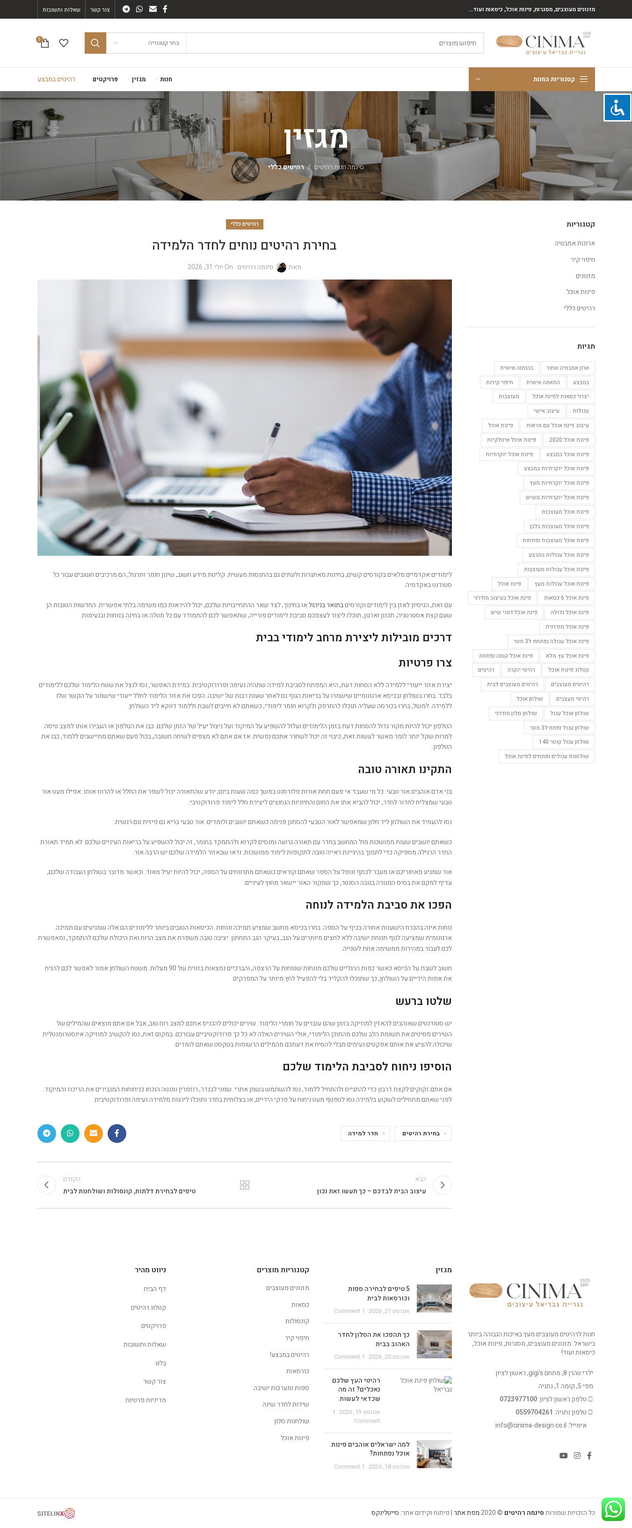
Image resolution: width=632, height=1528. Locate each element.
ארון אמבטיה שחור (567, 368)
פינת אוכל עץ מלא (567, 656)
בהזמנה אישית (516, 368)
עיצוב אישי (546, 411)
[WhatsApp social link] (139, 9)
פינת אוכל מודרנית (567, 627)
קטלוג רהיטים (148, 1308)
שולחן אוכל (529, 699)
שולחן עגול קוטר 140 (564, 742)
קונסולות (297, 1321)
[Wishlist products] (63, 43)
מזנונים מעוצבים (287, 1288)
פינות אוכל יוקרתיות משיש (557, 497)
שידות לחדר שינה (285, 1404)
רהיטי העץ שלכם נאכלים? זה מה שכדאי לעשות (356, 1390)
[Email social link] (153, 9)
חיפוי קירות (499, 382)
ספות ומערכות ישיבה (281, 1388)
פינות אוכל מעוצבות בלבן (559, 526)
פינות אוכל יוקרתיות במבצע (556, 468)
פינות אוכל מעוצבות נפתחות (556, 540)
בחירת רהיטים (421, 1133)
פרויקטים (153, 1326)
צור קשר (154, 1381)
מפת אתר (466, 1513)
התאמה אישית (543, 382)
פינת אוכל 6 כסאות (566, 598)
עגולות (581, 411)
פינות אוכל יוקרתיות (509, 454)
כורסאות (297, 1371)
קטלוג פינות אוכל (568, 670)
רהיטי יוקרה (521, 670)
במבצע (581, 382)
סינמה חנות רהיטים (339, 167)
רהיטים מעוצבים (570, 684)
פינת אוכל (509, 584)
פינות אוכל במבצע (567, 454)
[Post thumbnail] (434, 1300)
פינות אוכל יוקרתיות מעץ (559, 483)
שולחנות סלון (291, 1421)
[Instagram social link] (577, 1456)
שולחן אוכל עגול (569, 713)
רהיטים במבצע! (289, 1355)
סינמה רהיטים (256, 267)
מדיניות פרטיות (145, 1400)
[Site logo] (544, 43)
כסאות (300, 1305)
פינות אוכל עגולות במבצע (559, 555)
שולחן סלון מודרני (516, 713)
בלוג (160, 1363)
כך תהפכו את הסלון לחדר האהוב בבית (374, 1339)
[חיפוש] (95, 43)
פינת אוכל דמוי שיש (514, 612)
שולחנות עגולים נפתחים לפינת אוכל (547, 756)
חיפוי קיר (583, 260)
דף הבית (155, 1289)
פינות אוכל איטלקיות (511, 440)
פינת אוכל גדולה (570, 612)
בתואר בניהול (326, 605)
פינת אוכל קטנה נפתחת (506, 656)
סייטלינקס (385, 1513)
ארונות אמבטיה (575, 243)
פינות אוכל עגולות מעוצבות (556, 569)
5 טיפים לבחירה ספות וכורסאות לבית (379, 1293)
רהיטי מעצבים (572, 699)
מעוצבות (509, 396)
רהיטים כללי (286, 167)
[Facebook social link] (165, 9)
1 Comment (349, 1311)
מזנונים (585, 276)
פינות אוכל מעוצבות (565, 512)
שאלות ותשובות (144, 1344)
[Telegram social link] (126, 9)
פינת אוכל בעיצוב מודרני (502, 598)
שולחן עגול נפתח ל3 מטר (559, 728)
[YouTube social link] (563, 1456)
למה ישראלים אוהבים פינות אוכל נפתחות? (370, 1449)
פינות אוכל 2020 (569, 440)
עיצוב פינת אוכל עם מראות (557, 425)
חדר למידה (363, 1133)
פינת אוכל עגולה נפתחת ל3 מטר (551, 641)
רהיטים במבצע (56, 79)
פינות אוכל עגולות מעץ (561, 584)
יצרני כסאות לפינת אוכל (560, 396)
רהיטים (486, 670)
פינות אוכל (581, 292)
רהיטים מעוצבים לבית (512, 684)
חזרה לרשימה (245, 1185)
